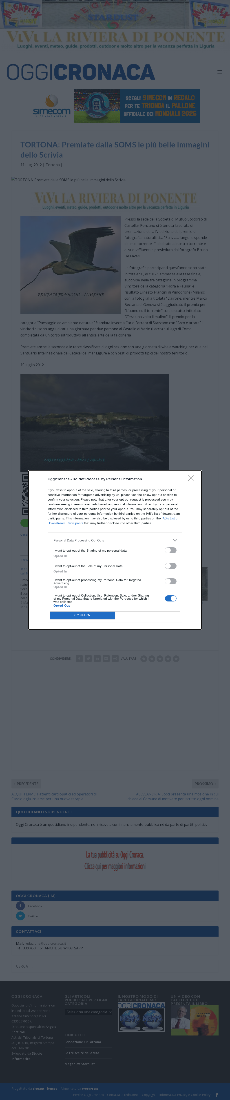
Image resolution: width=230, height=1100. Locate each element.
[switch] (171, 550)
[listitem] (115, 540)
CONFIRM (82, 615)
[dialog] (115, 550)
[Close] (192, 479)
